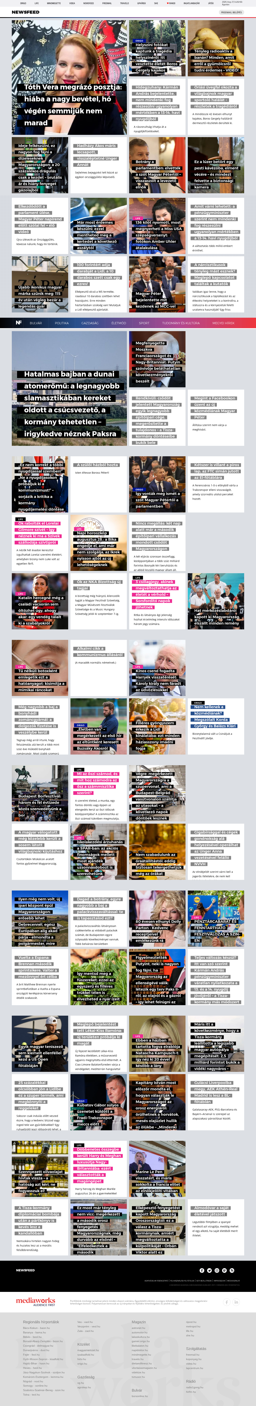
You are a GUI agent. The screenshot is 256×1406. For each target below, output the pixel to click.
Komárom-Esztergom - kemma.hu (43, 1376)
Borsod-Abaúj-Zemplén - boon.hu (43, 1341)
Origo (23, 3)
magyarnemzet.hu (88, 1350)
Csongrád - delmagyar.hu (38, 1345)
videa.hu (191, 1363)
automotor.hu (139, 1332)
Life (37, 3)
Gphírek (141, 3)
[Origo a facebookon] (202, 1270)
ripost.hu (191, 1321)
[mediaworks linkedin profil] (236, 1302)
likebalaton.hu (140, 1345)
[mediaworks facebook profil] (227, 1302)
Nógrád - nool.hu (33, 1381)
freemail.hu (192, 1354)
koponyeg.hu (193, 1359)
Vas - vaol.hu (85, 1321)
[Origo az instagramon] (217, 1270)
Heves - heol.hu (32, 1367)
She (156, 3)
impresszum (219, 1281)
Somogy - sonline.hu (35, 1385)
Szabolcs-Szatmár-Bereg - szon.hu (43, 1390)
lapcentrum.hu (194, 1368)
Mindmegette (54, 3)
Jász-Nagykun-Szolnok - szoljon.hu (44, 1372)
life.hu (189, 1330)
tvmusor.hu (138, 1376)
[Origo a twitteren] (209, 1270)
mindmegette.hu (141, 1354)
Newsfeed (88, 3)
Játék (211, 3)
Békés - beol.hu (32, 1336)
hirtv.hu (81, 1359)
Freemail (107, 3)
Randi (172, 3)
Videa (72, 3)
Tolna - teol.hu (31, 1394)
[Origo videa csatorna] (224, 1270)
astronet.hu (138, 1327)
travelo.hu (138, 1359)
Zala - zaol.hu (85, 1330)
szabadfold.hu (85, 1354)
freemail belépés (231, 12)
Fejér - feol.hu (31, 1354)
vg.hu (80, 1382)
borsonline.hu (140, 1396)
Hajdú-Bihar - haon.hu (36, 1363)
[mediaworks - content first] (35, 1302)
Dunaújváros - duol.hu (36, 1350)
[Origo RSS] (232, 1270)
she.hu (190, 1335)
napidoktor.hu (140, 1350)
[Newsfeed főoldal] (25, 1270)
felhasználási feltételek (182, 1281)
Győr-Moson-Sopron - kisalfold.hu (43, 1359)
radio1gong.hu (194, 1387)
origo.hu (82, 1363)
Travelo (124, 3)
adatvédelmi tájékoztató (156, 1281)
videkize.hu (138, 1372)
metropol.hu (193, 1326)
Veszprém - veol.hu (88, 1326)
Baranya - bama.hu (34, 1332)
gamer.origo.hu (141, 1341)
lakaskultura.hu (141, 1336)
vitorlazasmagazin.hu (144, 1367)
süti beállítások (204, 1281)
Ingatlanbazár (192, 3)
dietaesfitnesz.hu (142, 1363)
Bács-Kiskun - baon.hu (36, 1327)
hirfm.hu (191, 1391)
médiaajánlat (233, 1281)
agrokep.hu (84, 1387)
